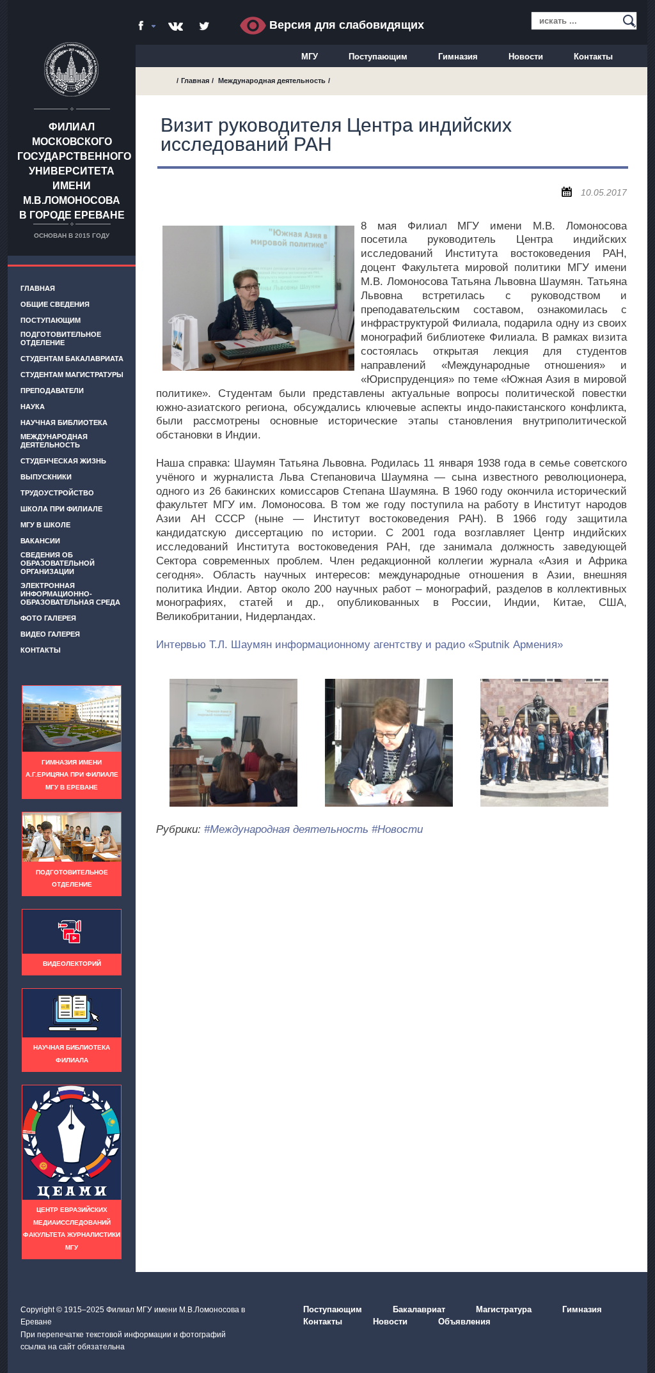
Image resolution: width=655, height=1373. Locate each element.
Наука (32, 406)
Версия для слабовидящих (345, 25)
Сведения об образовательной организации (57, 563)
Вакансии (40, 541)
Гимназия (458, 56)
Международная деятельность (54, 441)
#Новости (397, 829)
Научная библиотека (63, 422)
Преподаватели (52, 390)
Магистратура (504, 1309)
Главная (37, 288)
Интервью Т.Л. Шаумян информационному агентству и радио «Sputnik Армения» (359, 645)
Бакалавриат (419, 1309)
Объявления (464, 1321)
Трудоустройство (57, 493)
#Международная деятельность (286, 829)
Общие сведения (55, 304)
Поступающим (378, 56)
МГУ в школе (45, 525)
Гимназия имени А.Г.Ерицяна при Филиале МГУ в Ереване (72, 775)
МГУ (309, 56)
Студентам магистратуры (71, 374)
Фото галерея (48, 618)
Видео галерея (50, 634)
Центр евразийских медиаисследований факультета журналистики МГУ (71, 1228)
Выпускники (46, 477)
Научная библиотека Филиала (71, 1054)
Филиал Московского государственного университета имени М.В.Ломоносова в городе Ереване (74, 171)
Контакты (593, 56)
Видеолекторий (72, 963)
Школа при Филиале (61, 509)
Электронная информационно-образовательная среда (70, 594)
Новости (526, 56)
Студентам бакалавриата (71, 358)
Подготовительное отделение (60, 338)
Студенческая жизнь (63, 461)
